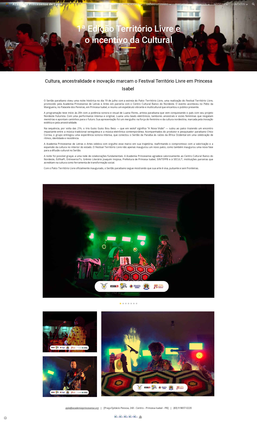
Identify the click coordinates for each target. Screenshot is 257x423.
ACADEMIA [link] (133, 4)
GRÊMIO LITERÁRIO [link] (157, 4)
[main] (128, 35)
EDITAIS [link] (115, 4)
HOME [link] (103, 4)
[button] (253, 4)
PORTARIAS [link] (181, 4)
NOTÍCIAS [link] (219, 4)
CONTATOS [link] (238, 4)
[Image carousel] (128, 244)
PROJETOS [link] (201, 4)
